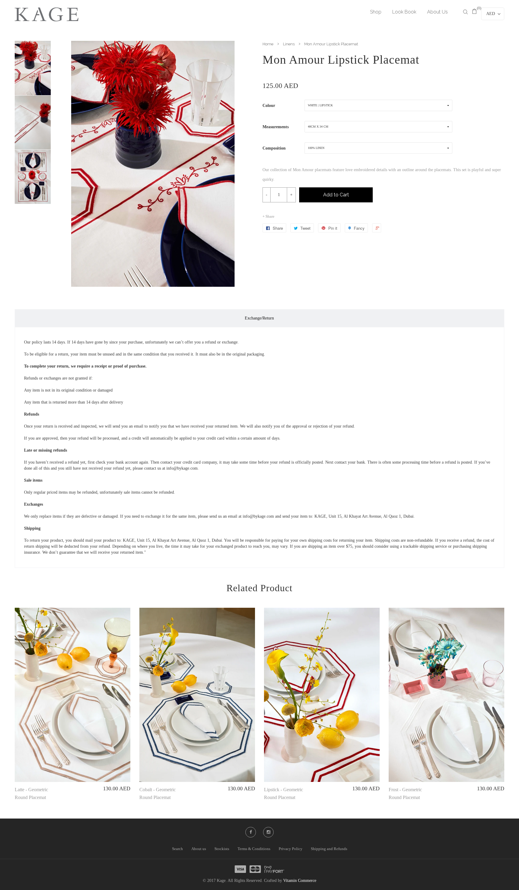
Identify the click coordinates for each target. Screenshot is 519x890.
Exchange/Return (259, 318)
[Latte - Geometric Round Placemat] (72, 695)
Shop (375, 12)
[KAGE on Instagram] (268, 832)
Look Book (404, 12)
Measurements (276, 127)
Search (177, 848)
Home (268, 44)
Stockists (221, 848)
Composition (274, 148)
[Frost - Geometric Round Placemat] (446, 695)
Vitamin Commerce (299, 880)
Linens (289, 44)
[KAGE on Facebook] (251, 832)
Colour (269, 105)
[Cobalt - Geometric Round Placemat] (197, 695)
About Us (437, 12)
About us (198, 848)
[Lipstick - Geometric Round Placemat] (322, 695)
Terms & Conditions (254, 848)
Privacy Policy (290, 848)
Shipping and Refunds (329, 848)
